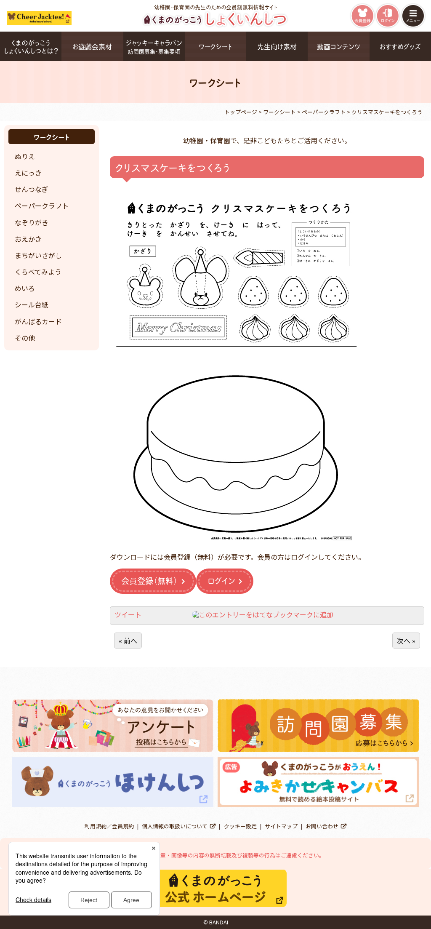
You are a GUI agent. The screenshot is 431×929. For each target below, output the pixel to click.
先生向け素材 (277, 46)
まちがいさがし (38, 255)
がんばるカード (38, 321)
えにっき (28, 173)
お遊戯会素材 (92, 46)
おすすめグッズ (400, 46)
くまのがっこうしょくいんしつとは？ (31, 46)
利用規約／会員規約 (109, 826)
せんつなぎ (31, 189)
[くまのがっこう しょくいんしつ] (216, 26)
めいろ (25, 288)
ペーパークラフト (42, 205)
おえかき (28, 239)
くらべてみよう (38, 272)
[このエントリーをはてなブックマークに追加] (262, 614)
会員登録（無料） (149, 580)
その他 (25, 338)
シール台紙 (31, 304)
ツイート (127, 614)
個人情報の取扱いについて (175, 826)
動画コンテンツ (338, 46)
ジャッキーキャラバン (154, 46)
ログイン (221, 580)
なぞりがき (31, 222)
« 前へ (128, 640)
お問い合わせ (322, 826)
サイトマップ (281, 826)
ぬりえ (25, 156)
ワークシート (215, 46)
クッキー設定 (240, 826)
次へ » (406, 640)
